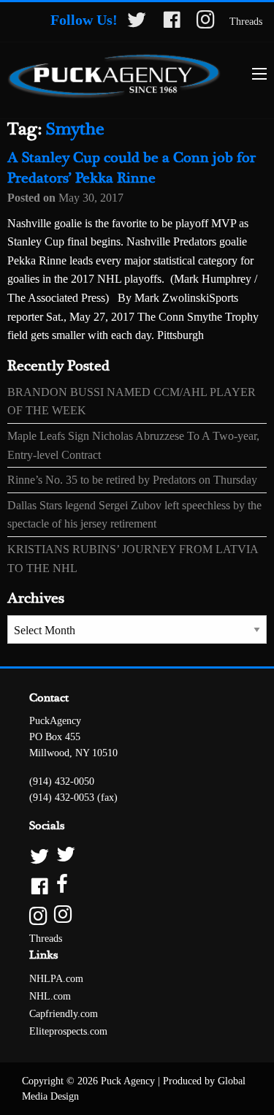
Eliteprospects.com (68, 1031)
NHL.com (50, 996)
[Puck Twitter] (137, 855)
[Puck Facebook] (137, 885)
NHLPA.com (56, 978)
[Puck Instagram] (137, 915)
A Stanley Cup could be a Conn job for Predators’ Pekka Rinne (131, 168)
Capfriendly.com (63, 1013)
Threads (245, 21)
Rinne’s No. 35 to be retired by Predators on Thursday (132, 479)
